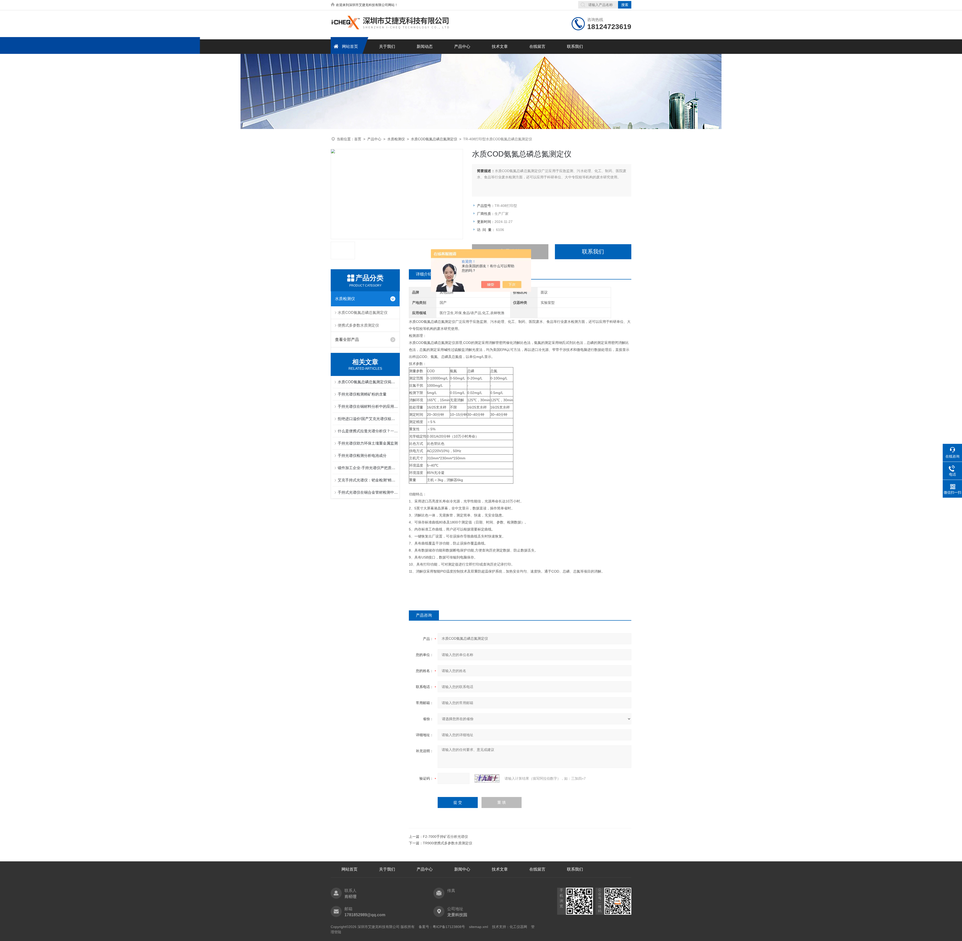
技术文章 (500, 46)
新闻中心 (462, 869)
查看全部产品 (347, 339)
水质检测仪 (396, 139)
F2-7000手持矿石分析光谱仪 (445, 837)
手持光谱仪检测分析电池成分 (362, 455)
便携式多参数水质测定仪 (358, 325)
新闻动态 (425, 46)
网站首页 (350, 46)
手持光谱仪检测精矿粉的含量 (362, 394)
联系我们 (575, 46)
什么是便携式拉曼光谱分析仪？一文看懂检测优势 (368, 431)
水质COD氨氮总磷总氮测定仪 (434, 139)
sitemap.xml (478, 927)
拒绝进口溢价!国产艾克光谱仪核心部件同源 (368, 419)
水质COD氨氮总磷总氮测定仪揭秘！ (368, 382)
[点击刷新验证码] (487, 778)
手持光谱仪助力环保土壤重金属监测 (368, 443)
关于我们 (387, 46)
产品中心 (462, 46)
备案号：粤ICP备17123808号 (442, 927)
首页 (357, 139)
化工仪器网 (518, 927)
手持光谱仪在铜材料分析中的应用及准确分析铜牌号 (368, 406)
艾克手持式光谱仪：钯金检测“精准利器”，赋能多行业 (368, 480)
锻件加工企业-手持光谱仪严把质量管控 (368, 468)
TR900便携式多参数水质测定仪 (447, 843)
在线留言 (537, 46)
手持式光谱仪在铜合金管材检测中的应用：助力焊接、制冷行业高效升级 (368, 492)
